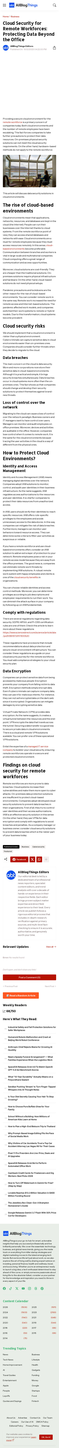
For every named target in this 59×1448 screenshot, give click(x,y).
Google (35, 1385)
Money (35, 1380)
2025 (44, 1307)
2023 (44, 1312)
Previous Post (11, 986)
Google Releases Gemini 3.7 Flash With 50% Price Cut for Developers (32, 1214)
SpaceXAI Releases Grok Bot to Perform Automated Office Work (27, 1164)
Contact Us (35, 1417)
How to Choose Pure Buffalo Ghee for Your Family (28, 1108)
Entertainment (9, 1380)
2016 (15, 1333)
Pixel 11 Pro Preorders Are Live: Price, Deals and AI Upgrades (31, 1154)
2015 (44, 1333)
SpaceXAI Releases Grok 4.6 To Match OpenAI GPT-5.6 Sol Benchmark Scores (30, 1068)
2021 (44, 1317)
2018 (15, 1328)
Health (35, 1365)
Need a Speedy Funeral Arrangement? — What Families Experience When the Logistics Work (30, 1058)
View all (49, 946)
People (6, 1390)
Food (34, 1396)
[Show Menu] (4, 5)
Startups (36, 1390)
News (5, 1354)
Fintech (35, 1401)
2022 (15, 1317)
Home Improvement (12, 1365)
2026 (15, 1307)
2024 (15, 1312)
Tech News (8, 1359)
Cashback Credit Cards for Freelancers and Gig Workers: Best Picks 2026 (31, 1174)
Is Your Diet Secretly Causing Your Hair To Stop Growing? (31, 1098)
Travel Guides (9, 1375)
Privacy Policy (32, 1426)
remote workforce (12, 122)
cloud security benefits (26, 577)
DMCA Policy (42, 1422)
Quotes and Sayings (12, 1401)
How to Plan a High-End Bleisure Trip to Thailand (31, 1126)
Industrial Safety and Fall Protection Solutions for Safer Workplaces (32, 1028)
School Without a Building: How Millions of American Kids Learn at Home (29, 1118)
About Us (11, 1417)
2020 (15, 1322)
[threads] (35, 1288)
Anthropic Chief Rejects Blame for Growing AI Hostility (30, 1048)
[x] (16, 1288)
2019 (44, 1322)
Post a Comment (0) (29, 977)
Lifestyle (36, 1359)
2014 (15, 1338)
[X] (32, 859)
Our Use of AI (27, 1422)
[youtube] (23, 1288)
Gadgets (36, 1370)
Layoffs (6, 1396)
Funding (35, 1375)
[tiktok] (10, 1288)
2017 (44, 1328)
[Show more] (46, 859)
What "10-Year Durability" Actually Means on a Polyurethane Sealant (30, 1078)
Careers (14, 1422)
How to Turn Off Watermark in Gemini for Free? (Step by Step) (30, 1184)
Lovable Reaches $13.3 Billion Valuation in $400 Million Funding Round (31, 1194)
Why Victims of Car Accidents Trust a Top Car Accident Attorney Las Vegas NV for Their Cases (31, 1144)
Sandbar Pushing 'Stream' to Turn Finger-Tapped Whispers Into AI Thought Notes (32, 1088)
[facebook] (4, 1288)
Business (15, 16)
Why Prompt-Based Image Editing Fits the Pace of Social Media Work (31, 1134)
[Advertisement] (29, 83)
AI (4, 1370)
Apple (6, 1385)
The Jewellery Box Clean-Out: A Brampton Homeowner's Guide (28, 1204)
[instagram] (29, 1288)
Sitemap (46, 1426)
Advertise (22, 1417)
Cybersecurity (38, 847)
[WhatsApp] (39, 859)
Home (6, 16)
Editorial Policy (16, 1426)
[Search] (54, 5)
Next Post (49, 986)
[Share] (53, 48)
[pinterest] (42, 1288)
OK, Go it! (46, 1437)
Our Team (47, 1417)
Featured (8, 851)
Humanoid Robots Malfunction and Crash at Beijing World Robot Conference (29, 1038)
